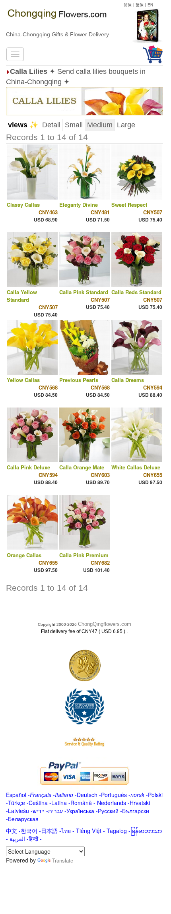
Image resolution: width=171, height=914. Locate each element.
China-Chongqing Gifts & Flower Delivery (57, 34)
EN (150, 5)
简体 (128, 5)
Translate (62, 860)
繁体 (140, 5)
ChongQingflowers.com (104, 624)
